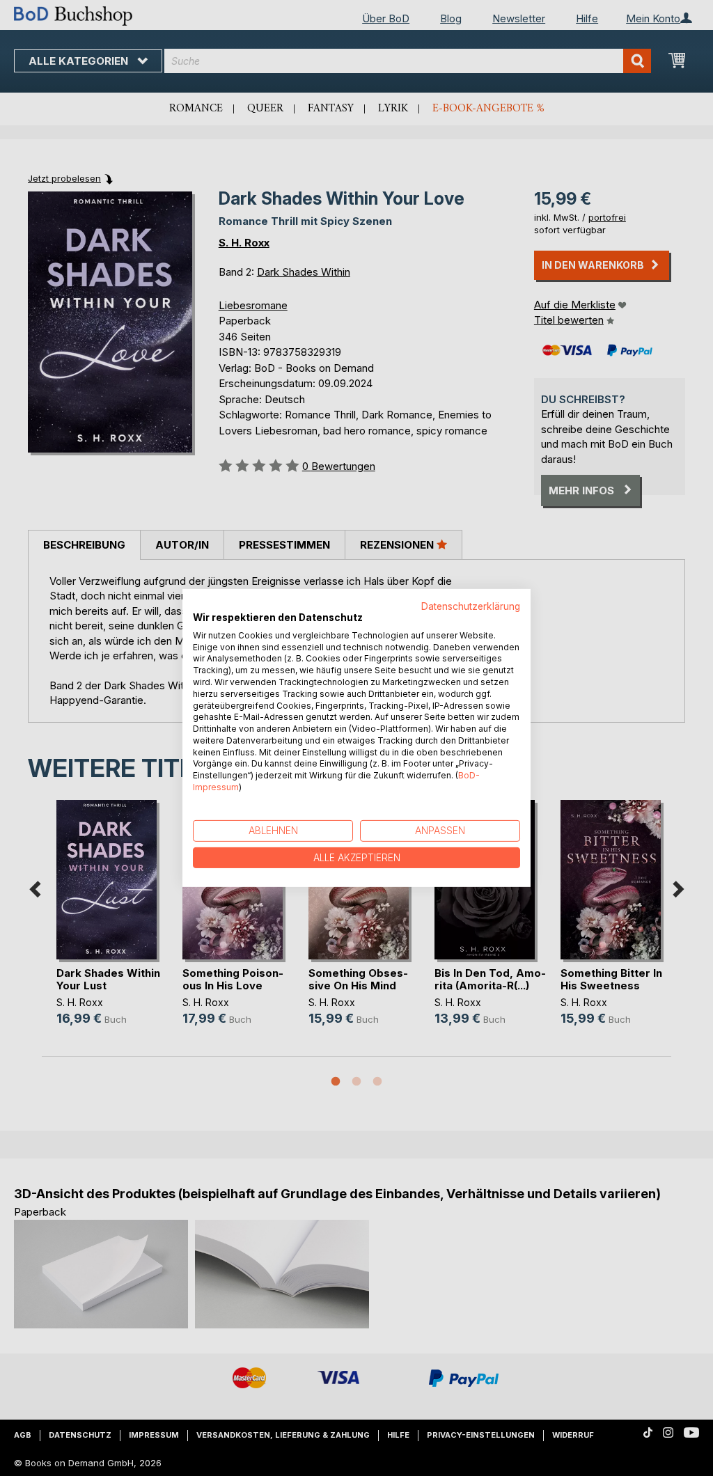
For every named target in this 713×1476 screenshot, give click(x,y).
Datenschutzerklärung (470, 606)
